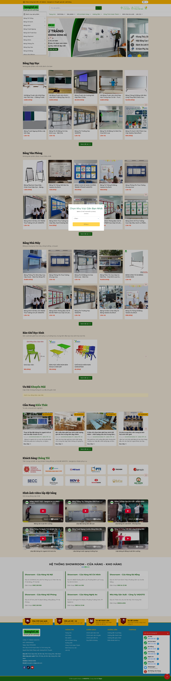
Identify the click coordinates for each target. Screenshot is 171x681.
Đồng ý (86, 224)
